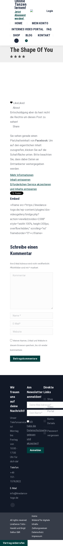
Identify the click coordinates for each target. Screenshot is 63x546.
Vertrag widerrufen (14, 543)
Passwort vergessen (53, 433)
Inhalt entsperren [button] (20, 179)
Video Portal (50, 409)
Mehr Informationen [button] (21, 175)
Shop (50, 399)
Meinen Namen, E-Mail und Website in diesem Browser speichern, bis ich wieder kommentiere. (28, 345)
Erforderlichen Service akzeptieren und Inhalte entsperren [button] (30, 187)
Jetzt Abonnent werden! (20, 15)
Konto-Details (51, 421)
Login (50, 11)
